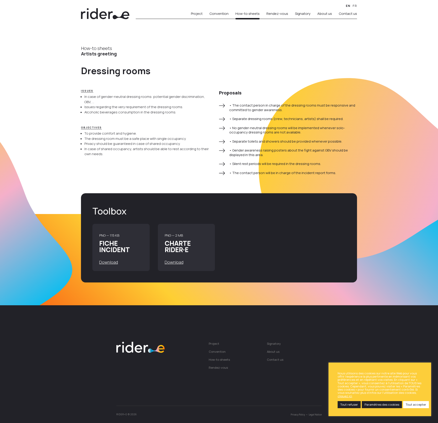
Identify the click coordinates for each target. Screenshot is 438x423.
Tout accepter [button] (416, 404)
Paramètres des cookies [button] (382, 404)
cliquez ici (345, 396)
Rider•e (105, 13)
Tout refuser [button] (349, 404)
